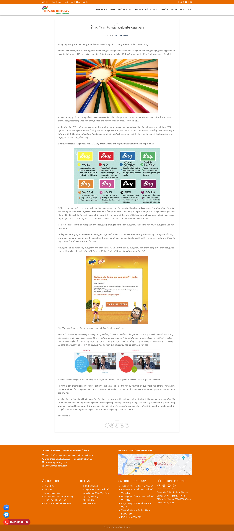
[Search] (191, 2)
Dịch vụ (139, 10)
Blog (78, 2)
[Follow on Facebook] (178, 2)
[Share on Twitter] (112, 425)
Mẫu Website (151, 10)
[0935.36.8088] (6, 522)
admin (126, 35)
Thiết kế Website (125, 10)
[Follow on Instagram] (181, 2)
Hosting (174, 10)
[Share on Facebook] (107, 425)
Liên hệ (85, 2)
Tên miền (163, 10)
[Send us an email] (186, 2)
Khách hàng (56, 2)
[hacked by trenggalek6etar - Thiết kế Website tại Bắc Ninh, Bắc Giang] (55, 10)
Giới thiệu (45, 2)
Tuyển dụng (68, 2)
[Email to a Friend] (117, 425)
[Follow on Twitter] (183, 2)
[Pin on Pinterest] (122, 425)
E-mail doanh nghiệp (105, 10)
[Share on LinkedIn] (127, 425)
